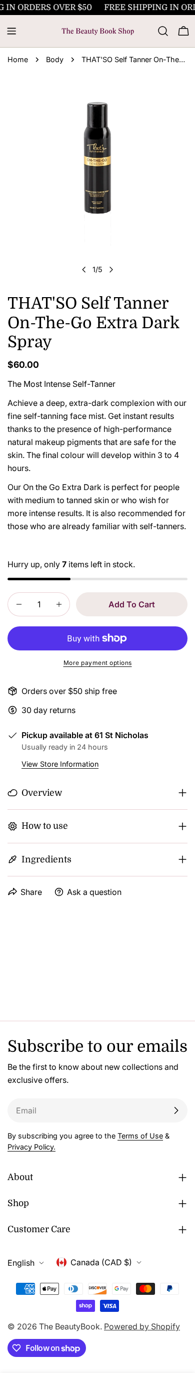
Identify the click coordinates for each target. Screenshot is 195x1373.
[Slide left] (84, 270)
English (21, 1263)
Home (18, 59)
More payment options (98, 662)
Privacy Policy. (32, 1146)
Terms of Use (140, 1135)
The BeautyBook (69, 1326)
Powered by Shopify (142, 1326)
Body (55, 59)
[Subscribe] (176, 1110)
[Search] (163, 31)
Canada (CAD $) (101, 1262)
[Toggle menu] (12, 31)
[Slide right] (111, 270)
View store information (60, 764)
